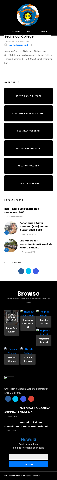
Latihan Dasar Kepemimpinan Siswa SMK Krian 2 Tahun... (36, 244)
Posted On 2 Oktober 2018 (17, 42)
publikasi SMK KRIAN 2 (18, 45)
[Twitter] (28, 271)
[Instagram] (36, 271)
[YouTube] (31, 399)
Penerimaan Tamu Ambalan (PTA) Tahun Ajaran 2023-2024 (34, 226)
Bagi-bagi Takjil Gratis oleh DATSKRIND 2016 (21, 210)
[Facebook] (21, 271)
